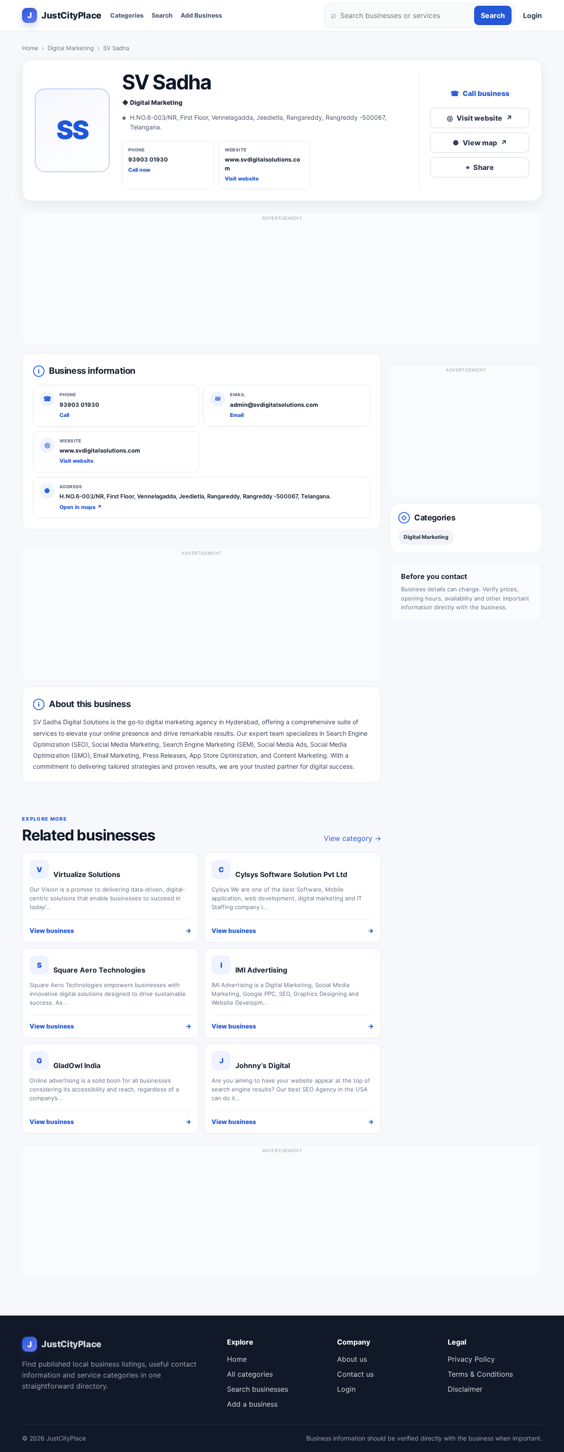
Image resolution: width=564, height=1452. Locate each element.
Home (30, 48)
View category (352, 838)
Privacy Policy (471, 1359)
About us (352, 1359)
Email (237, 415)
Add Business (201, 15)
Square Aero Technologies (99, 970)
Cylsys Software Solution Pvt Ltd (291, 874)
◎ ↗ (479, 118)
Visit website (242, 178)
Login (532, 15)
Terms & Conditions (480, 1374)
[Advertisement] (282, 282)
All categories (250, 1374)
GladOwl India (76, 1065)
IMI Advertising (261, 970)
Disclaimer (465, 1389)
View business (110, 930)
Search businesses (257, 1389)
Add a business (252, 1404)
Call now (139, 169)
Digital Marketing (71, 48)
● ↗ (480, 142)
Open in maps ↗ (80, 507)
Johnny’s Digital (262, 1065)
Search (162, 15)
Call (64, 415)
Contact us (355, 1374)
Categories (127, 15)
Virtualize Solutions (86, 874)
